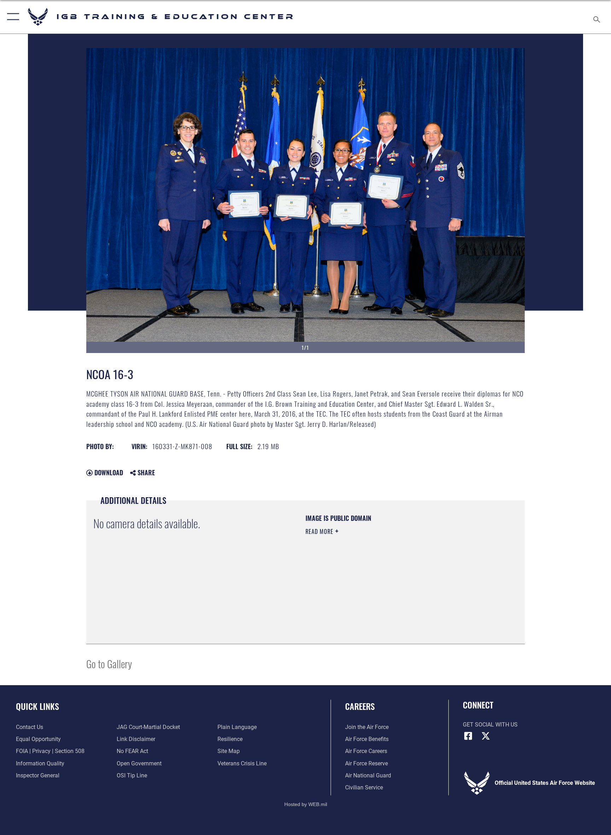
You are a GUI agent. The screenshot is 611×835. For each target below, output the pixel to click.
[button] (11, 17)
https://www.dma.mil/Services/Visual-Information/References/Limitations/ (374, 581)
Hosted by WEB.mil (305, 804)
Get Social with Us (490, 724)
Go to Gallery (109, 663)
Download (108, 472)
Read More (320, 531)
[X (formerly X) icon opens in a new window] (486, 736)
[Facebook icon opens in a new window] (468, 736)
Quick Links (37, 706)
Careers (360, 706)
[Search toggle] (597, 17)
